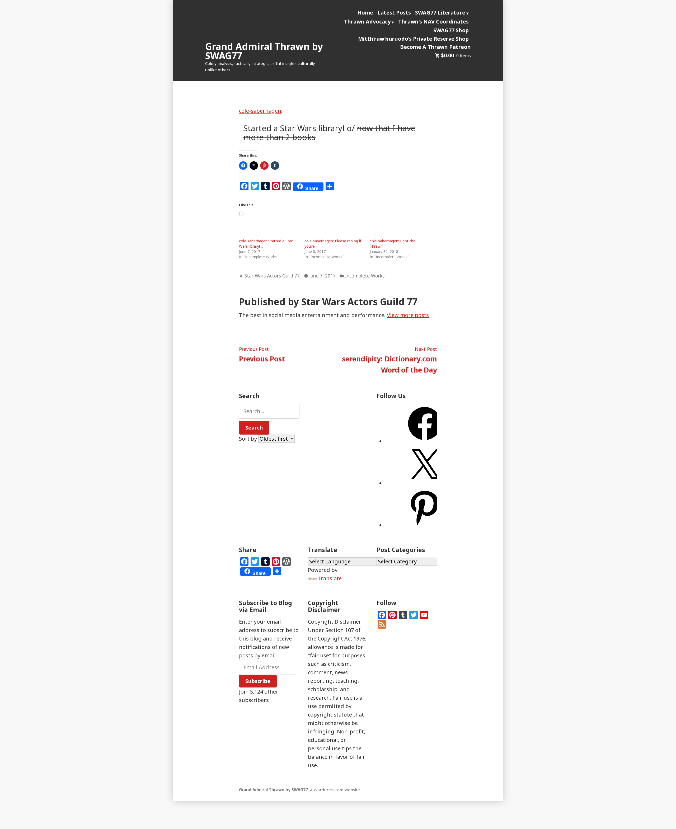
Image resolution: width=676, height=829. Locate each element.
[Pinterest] (424, 525)
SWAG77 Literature (440, 12)
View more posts (408, 315)
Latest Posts (394, 12)
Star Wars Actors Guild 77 (272, 275)
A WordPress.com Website (335, 789)
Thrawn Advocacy (367, 21)
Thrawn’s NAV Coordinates (433, 21)
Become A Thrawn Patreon (435, 46)
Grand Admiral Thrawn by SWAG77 (264, 51)
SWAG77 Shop (451, 30)
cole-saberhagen (260, 110)
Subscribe (257, 681)
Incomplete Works (364, 275)
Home (365, 12)
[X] (424, 483)
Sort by (248, 438)
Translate (330, 578)
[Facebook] (424, 441)
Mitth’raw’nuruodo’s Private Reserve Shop (413, 38)
